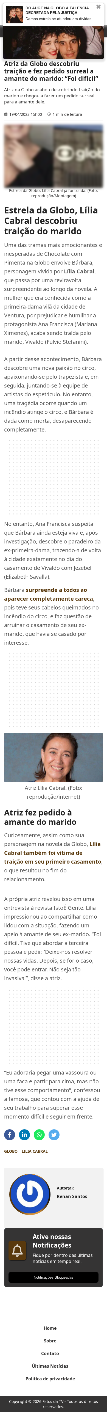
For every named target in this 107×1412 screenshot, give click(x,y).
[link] (30, 1194)
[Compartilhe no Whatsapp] (39, 1134)
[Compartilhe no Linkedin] (24, 1134)
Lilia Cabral (35, 1151)
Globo (11, 1151)
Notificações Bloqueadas (53, 1277)
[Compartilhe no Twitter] (54, 1134)
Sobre (50, 1341)
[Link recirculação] (14, 14)
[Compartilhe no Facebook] (9, 1134)
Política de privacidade (50, 1379)
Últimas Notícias (50, 1366)
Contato (50, 1353)
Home (50, 1328)
